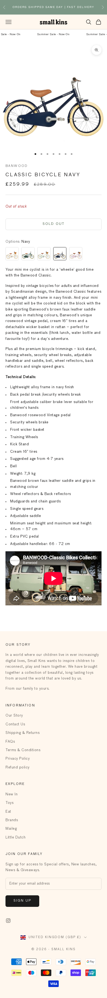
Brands (11, 820)
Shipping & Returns (22, 733)
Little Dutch (15, 837)
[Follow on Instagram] (8, 920)
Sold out (53, 224)
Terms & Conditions (22, 750)
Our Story (14, 715)
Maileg (11, 829)
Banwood (16, 166)
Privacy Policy (17, 759)
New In (11, 794)
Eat (8, 812)
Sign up (22, 900)
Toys (9, 803)
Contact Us (15, 724)
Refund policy (17, 767)
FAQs (10, 741)
